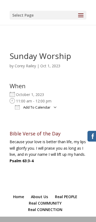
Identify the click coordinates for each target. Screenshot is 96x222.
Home (18, 196)
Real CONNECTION (45, 209)
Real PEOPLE (66, 196)
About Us (39, 196)
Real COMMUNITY (45, 203)
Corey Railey (25, 65)
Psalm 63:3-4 (22, 160)
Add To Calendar (36, 107)
